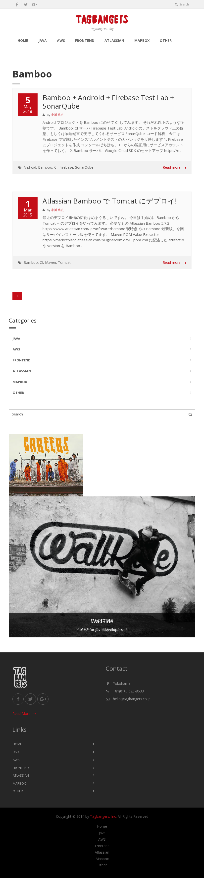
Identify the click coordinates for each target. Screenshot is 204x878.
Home (23, 40)
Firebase (66, 167)
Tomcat (64, 262)
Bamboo (45, 167)
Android (30, 167)
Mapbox (142, 40)
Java (42, 40)
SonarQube (84, 167)
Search (184, 4)
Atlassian (114, 40)
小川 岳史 (57, 115)
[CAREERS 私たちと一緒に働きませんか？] (102, 465)
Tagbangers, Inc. (103, 816)
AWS (61, 40)
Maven (50, 262)
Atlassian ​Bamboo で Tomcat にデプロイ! (110, 200)
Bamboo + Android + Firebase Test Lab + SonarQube (108, 102)
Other (166, 40)
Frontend (84, 40)
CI (55, 167)
